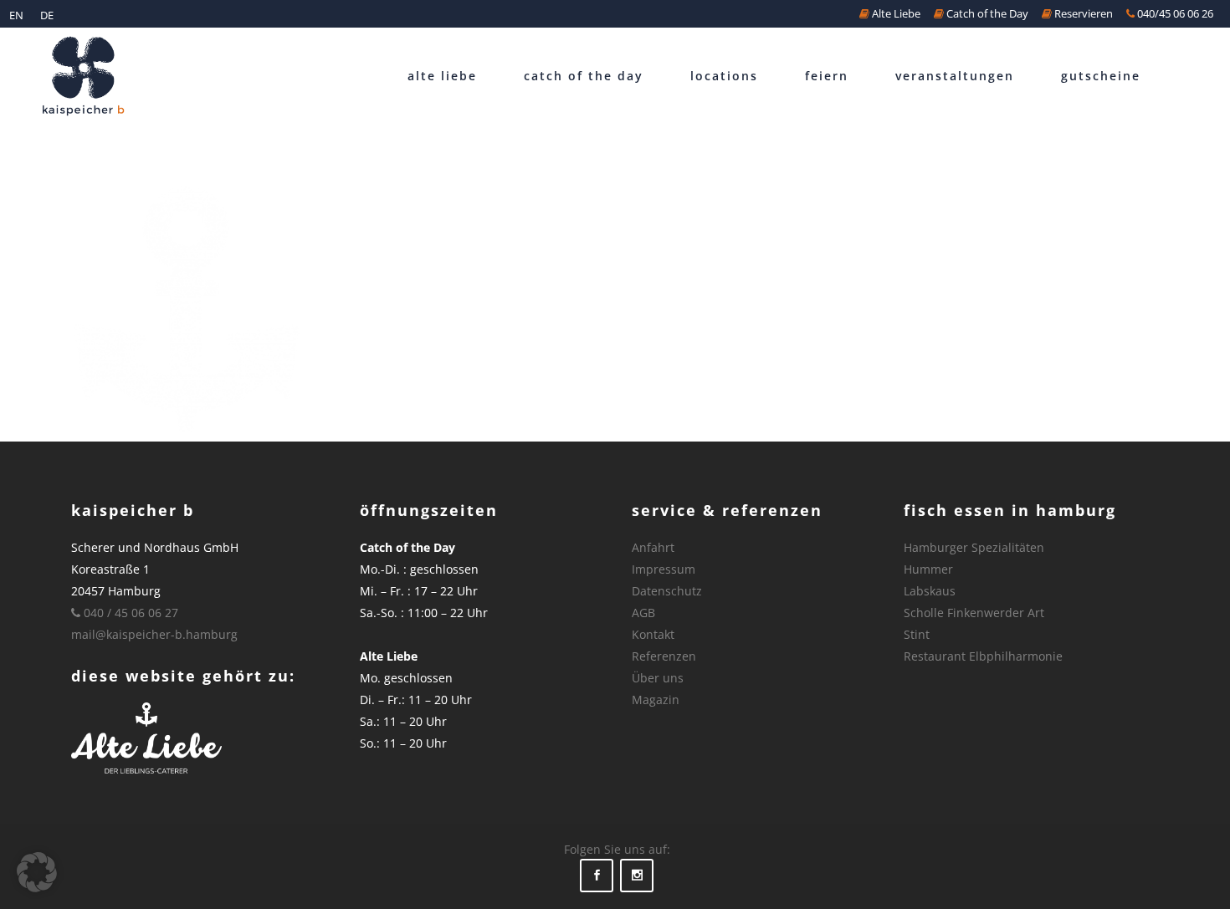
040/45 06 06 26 (1174, 13)
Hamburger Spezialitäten (974, 547)
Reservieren (1082, 13)
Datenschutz (667, 591)
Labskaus (930, 591)
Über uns (658, 678)
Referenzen (664, 656)
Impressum (663, 569)
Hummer (928, 569)
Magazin (655, 699)
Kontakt (653, 634)
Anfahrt (653, 547)
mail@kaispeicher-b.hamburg (154, 634)
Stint (917, 634)
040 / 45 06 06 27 (129, 612)
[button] (37, 872)
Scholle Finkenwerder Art (974, 612)
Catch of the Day (986, 13)
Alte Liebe (894, 13)
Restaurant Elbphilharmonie (983, 656)
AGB (643, 612)
